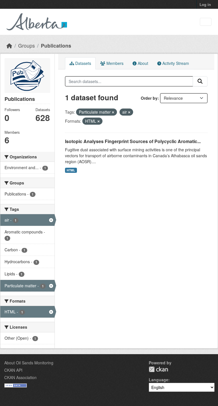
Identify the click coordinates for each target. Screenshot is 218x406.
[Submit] (200, 81)
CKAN (158, 369)
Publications (56, 45)
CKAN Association (20, 377)
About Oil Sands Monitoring (28, 362)
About (142, 63)
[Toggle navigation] (205, 22)
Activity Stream (175, 63)
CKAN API (13, 370)
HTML (71, 170)
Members (114, 63)
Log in (205, 4)
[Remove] (113, 112)
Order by (149, 98)
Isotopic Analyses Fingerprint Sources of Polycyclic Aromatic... (133, 141)
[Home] (9, 45)
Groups (26, 45)
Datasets (82, 63)
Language (158, 379)
